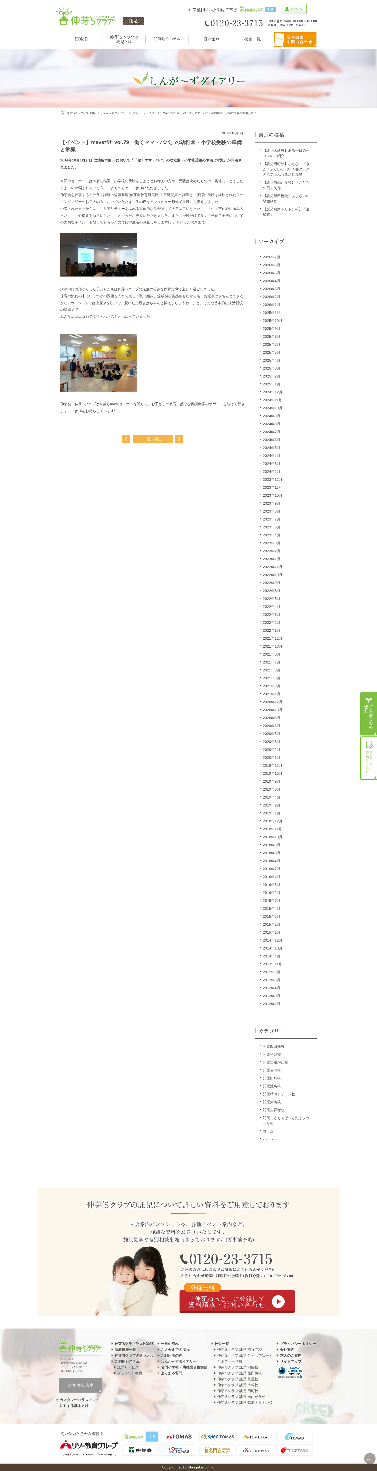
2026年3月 (271, 289)
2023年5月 (271, 527)
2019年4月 (271, 797)
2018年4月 (271, 861)
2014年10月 (272, 948)
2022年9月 (271, 583)
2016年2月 (271, 893)
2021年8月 (271, 654)
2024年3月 (271, 464)
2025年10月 (272, 321)
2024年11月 (272, 400)
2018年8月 (271, 853)
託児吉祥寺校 (273, 1110)
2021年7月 (271, 662)
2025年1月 (271, 384)
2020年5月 (271, 734)
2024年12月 (272, 392)
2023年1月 (271, 559)
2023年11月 (272, 487)
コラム (268, 1131)
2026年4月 (271, 281)
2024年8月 (271, 424)
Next (179, 439)
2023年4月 (271, 535)
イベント (137, 113)
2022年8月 (271, 591)
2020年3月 (271, 742)
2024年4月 (271, 456)
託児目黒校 (272, 1070)
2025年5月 (271, 352)
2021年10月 (272, 646)
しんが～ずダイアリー (114, 113)
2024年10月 (272, 408)
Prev (126, 439)
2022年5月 (271, 599)
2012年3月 (271, 996)
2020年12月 (272, 702)
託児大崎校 (272, 1102)
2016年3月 (271, 885)
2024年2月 (271, 471)
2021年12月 (272, 638)
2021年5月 (271, 678)
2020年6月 (271, 726)
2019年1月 (271, 813)
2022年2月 (271, 622)
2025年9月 (271, 328)
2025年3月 (271, 368)
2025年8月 (271, 336)
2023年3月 (271, 543)
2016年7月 (271, 869)
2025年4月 (271, 360)
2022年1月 (271, 630)
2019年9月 (271, 781)
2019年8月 (271, 789)
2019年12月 (272, 765)
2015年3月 (271, 916)
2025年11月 (272, 313)
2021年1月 (271, 694)
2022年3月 (271, 614)
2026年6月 (271, 265)
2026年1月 (271, 305)
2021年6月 (271, 670)
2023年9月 (271, 503)
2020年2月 (271, 750)
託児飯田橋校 (273, 1046)
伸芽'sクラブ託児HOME (82, 113)
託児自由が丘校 (275, 1062)
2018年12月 (272, 821)
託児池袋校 (272, 1086)
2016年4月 (271, 877)
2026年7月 (271, 257)
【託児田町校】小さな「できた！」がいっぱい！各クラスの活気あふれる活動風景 (286, 169)
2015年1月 (271, 932)
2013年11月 (272, 964)
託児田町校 (272, 1078)
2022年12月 (272, 567)
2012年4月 (271, 988)
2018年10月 (272, 837)
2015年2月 (271, 924)
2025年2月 (271, 376)
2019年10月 (272, 773)
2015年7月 (271, 900)
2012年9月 (271, 972)
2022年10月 (272, 575)
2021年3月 (271, 686)
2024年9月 (271, 416)
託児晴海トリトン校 (279, 1094)
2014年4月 (271, 956)
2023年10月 (272, 495)
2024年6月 (271, 440)
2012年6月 (271, 980)
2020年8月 (271, 718)
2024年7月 (271, 432)
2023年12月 (272, 479)
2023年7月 (271, 519)
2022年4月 (271, 607)
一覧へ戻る (153, 439)
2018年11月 (272, 829)
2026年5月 (271, 273)
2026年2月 (271, 297)
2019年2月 (271, 805)
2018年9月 (271, 845)
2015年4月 (271, 908)
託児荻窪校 (272, 1054)
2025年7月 (271, 344)
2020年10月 (272, 710)
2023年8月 (271, 511)
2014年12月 (272, 940)
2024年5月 (271, 448)
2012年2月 (271, 1004)
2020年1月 (271, 757)
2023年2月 (271, 551)
